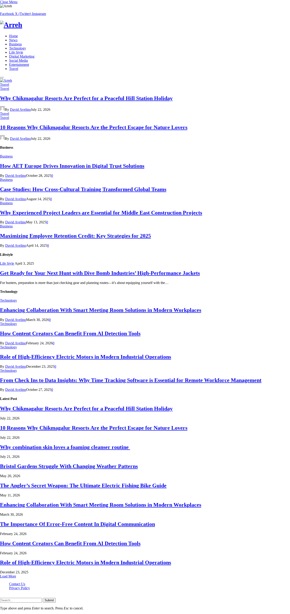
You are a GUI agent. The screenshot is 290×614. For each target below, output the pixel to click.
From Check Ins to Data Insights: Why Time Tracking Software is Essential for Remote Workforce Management (130, 380)
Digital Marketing (21, 56)
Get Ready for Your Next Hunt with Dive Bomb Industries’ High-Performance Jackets (100, 273)
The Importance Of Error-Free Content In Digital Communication (77, 524)
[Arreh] (145, 25)
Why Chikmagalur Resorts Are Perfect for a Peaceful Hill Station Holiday (86, 98)
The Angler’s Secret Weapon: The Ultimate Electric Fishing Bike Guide (83, 485)
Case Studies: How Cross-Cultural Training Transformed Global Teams (83, 189)
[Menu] (2, 77)
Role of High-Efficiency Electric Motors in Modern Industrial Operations (85, 357)
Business (15, 44)
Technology (17, 48)
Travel (13, 69)
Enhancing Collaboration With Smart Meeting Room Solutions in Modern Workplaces (100, 310)
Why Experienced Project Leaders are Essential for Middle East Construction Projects (101, 213)
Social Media (18, 60)
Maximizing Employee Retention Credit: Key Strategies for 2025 (75, 236)
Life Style (16, 52)
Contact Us (17, 584)
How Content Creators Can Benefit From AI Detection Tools (70, 333)
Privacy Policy (19, 588)
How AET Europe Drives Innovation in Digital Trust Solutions (72, 166)
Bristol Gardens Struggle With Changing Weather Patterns (69, 466)
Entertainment (19, 65)
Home (13, 36)
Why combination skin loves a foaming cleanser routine (65, 447)
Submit (49, 600)
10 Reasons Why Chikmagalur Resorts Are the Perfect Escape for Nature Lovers (93, 127)
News (13, 40)
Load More (8, 576)
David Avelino (20, 109)
